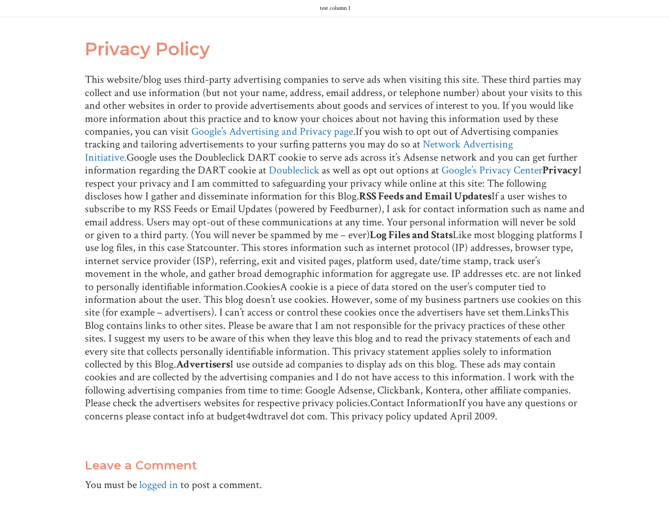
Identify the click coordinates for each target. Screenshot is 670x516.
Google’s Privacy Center (491, 170)
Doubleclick (294, 170)
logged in (158, 485)
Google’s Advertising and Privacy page (272, 131)
